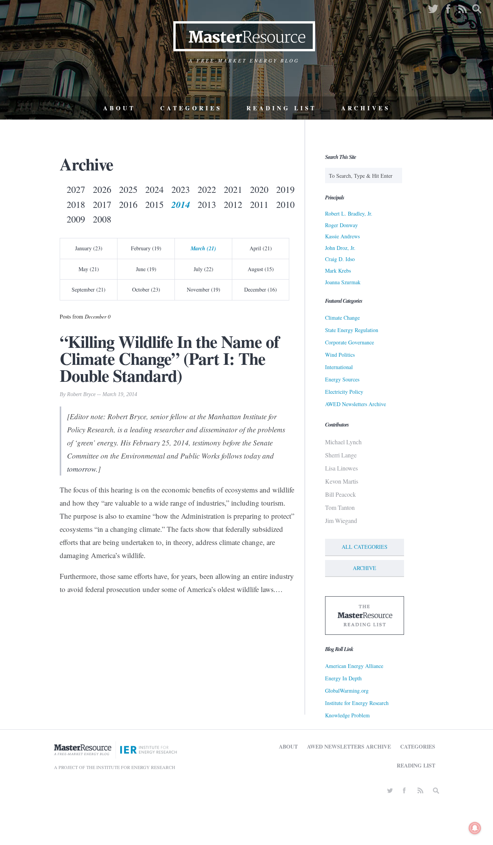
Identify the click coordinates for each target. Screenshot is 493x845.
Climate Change (342, 317)
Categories (191, 108)
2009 (76, 219)
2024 (154, 189)
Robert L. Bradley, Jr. (348, 213)
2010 (285, 204)
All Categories (364, 546)
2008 (102, 219)
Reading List (281, 108)
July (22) (203, 269)
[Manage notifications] (475, 828)
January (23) (88, 248)
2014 (180, 204)
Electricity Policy (344, 391)
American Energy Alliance (354, 666)
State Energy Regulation (351, 330)
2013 (207, 204)
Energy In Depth (343, 678)
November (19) (203, 289)
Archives (365, 108)
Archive (364, 568)
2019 (285, 189)
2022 (207, 189)
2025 (128, 189)
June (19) (146, 269)
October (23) (146, 289)
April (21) (261, 248)
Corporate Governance (349, 342)
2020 (259, 189)
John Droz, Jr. (340, 247)
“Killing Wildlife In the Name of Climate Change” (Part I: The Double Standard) (169, 358)
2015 (154, 204)
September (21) (89, 289)
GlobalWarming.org (347, 690)
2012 (233, 204)
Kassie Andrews (342, 236)
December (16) (260, 289)
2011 (259, 204)
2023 (180, 189)
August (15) (261, 269)
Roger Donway (341, 225)
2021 (233, 189)
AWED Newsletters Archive (355, 404)
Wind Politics (340, 354)
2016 (128, 204)
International (339, 367)
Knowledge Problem (347, 715)
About (119, 108)
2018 (76, 204)
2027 (76, 189)
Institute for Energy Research (357, 703)
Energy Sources (342, 379)
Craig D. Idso (340, 259)
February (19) (146, 248)
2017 (102, 204)
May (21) (89, 269)
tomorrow (81, 469)
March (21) (203, 248)
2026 (102, 189)
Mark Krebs (338, 270)
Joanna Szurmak (343, 282)
